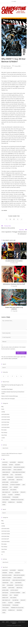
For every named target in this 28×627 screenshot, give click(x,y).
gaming (4, 479)
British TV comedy (6, 469)
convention (5, 474)
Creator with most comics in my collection (14, 308)
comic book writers (5, 427)
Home (3, 621)
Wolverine (19, 502)
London (3, 437)
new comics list (6, 492)
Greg (12, 199)
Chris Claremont (17, 469)
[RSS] (21, 376)
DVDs (3, 477)
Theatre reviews (6, 497)
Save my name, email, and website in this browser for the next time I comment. (13, 347)
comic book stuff (7, 68)
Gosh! (17, 86)
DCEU (11, 474)
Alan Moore (13, 462)
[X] (4, 376)
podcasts (23, 492)
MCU (11, 487)
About (7, 621)
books (2, 409)
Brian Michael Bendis (19, 467)
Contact (14, 623)
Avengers (4, 464)
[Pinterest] (12, 376)
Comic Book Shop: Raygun (7, 389)
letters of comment (15, 484)
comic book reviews (5, 419)
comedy (3, 411)
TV (2, 440)
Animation (20, 462)
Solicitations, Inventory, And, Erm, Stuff (14, 284)
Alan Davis (5, 462)
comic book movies (5, 417)
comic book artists (5, 414)
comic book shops (5, 422)
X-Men (3, 504)
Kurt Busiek (5, 484)
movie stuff (5, 489)
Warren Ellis (11, 502)
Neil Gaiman (13, 489)
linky (23, 484)
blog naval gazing (7, 467)
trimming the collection (17, 499)
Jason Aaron (5, 482)
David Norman (7, 66)
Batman (5, 210)
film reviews (4, 430)
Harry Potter (4, 435)
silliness (10, 494)
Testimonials (13, 621)
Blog (2, 406)
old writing (15, 492)
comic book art (6, 472)
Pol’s (23, 194)
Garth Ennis (11, 479)
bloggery (17, 464)
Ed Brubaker (10, 477)
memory (16, 487)
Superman (17, 494)
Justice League (14, 482)
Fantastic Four (19, 477)
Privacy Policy (21, 621)
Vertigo (4, 502)
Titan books (15, 497)
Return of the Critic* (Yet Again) (8, 398)
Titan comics (5, 499)
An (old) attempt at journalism (14, 261)
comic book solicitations (18, 472)
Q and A (4, 494)
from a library (4, 432)
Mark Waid (5, 487)
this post (9, 174)
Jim (6, 201)
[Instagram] (8, 376)
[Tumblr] (17, 376)
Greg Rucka (19, 479)
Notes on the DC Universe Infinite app (9, 396)
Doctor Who (18, 474)
